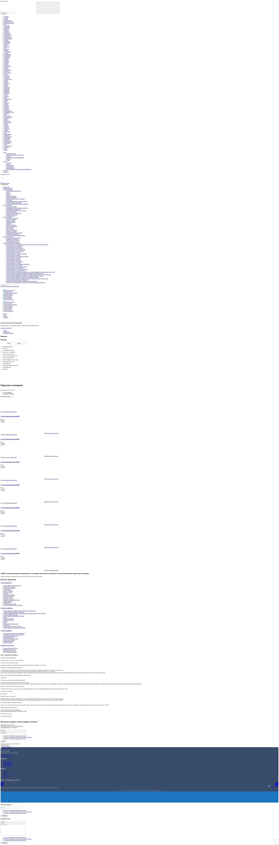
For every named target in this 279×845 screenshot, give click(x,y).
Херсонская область (8, 21)
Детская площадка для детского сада (15, 251)
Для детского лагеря (9, 352)
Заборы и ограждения (11, 226)
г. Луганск (6, 16)
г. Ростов (5, 19)
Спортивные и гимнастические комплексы (17, 208)
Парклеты (8, 223)
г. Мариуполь (6, 33)
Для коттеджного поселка (10, 359)
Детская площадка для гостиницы (14, 248)
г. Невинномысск (7, 142)
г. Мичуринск (6, 131)
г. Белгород (6, 78)
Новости (8, 158)
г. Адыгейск (6, 25)
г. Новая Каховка (7, 38)
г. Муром (5, 85)
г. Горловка (6, 31)
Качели (8, 195)
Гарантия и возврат (11, 153)
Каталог (11, 294)
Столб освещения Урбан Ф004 (10, 485)
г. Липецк (5, 100)
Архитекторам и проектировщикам (15, 157)
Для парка (7, 363)
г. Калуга (5, 95)
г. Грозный (6, 71)
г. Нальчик (6, 29)
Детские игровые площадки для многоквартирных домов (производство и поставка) (24, 613)
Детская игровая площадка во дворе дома (13, 612)
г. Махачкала (6, 27)
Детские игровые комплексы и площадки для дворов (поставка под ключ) (24, 276)
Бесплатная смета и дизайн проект (14, 155)
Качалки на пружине (11, 197)
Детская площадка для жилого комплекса (16, 253)
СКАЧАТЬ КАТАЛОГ (6, 328)
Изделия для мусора (8, 236)
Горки (7, 192)
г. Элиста (5, 67)
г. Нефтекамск (6, 54)
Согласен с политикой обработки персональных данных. (17, 737)
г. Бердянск (6, 44)
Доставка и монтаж (8, 775)
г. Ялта (5, 48)
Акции (10, 291)
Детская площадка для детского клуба (15, 249)
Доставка (8, 162)
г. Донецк (5, 17)
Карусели (8, 193)
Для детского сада (8, 354)
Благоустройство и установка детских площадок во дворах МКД (19, 610)
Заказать (56, 433)
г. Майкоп (5, 50)
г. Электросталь (7, 110)
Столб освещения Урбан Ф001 (10, 416)
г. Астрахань (6, 76)
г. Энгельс (6, 126)
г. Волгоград (6, 87)
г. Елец (5, 101)
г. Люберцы (6, 108)
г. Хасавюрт (6, 58)
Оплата (5, 170)
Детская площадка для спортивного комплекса (18, 264)
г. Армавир (6, 147)
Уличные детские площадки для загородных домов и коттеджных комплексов (25, 282)
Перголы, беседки (10, 221)
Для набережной (8, 361)
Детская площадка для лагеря (13, 257)
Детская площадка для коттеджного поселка (17, 256)
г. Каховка (6, 40)
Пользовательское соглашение (155, 790)
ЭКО (5, 369)
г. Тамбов (5, 130)
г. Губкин (5, 80)
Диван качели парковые (9, 587)
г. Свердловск (6, 36)
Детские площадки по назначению (12, 243)
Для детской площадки (10, 356)
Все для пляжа (10, 229)
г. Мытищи (6, 109)
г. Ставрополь (6, 138)
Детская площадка (8, 189)
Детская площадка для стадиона (14, 265)
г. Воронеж (6, 91)
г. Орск (5, 114)
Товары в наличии (8, 188)
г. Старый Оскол (7, 79)
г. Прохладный (7, 66)
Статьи (8, 160)
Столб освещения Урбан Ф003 (10, 462)
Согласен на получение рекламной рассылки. (14, 738)
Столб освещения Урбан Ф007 (10, 553)
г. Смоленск (6, 129)
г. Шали (5, 74)
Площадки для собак (11, 231)
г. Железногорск (7, 99)
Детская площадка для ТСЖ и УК (14, 268)
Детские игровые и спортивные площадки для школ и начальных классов (24, 273)
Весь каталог (6, 187)
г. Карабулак (6, 28)
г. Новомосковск (7, 134)
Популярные (6, 332)
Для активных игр (8, 350)
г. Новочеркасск (7, 122)
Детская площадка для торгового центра (16, 266)
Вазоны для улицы (11, 225)
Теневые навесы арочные (12, 234)
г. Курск (5, 97)
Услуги (5, 161)
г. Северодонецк (7, 34)
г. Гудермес (6, 75)
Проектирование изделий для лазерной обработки (18, 169)
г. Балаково (6, 127)
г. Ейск (5, 148)
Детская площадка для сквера (13, 263)
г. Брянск (5, 82)
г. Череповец (6, 92)
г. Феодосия (6, 49)
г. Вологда (6, 93)
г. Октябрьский (7, 55)
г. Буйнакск (6, 62)
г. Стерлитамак (7, 51)
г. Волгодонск (6, 121)
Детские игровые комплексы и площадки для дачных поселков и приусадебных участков (28, 274)
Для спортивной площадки (10, 365)
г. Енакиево (6, 32)
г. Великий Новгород (8, 112)
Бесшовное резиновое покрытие (14, 232)
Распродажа (7, 367)
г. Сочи (5, 144)
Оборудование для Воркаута (13, 209)
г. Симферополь (7, 20)
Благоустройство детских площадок (12, 585)
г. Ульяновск (6, 135)
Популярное (14, 293)
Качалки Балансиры (11, 196)
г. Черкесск (6, 68)
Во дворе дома (8, 346)
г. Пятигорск (6, 139)
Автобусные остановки (12, 218)
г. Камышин (6, 89)
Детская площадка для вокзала (14, 247)
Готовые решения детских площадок (15, 198)
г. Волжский (6, 88)
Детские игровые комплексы (13, 191)
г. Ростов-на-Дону (7, 117)
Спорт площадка (7, 205)
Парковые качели (10, 222)
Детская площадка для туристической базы (17, 269)
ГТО (5, 348)
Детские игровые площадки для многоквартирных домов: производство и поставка (27, 278)
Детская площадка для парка (13, 260)
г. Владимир (6, 83)
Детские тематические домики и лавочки (16, 201)
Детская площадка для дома (13, 252)
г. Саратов (6, 125)
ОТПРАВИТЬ (4, 815)
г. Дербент (6, 59)
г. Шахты (5, 119)
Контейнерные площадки (12, 242)
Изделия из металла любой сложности (15, 235)
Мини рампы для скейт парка (13, 213)
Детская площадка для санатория (14, 261)
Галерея (8, 156)
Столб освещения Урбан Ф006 (10, 530)
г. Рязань (5, 123)
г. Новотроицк (7, 116)
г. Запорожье (6, 41)
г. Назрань (6, 63)
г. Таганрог (6, 118)
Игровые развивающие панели (14, 202)
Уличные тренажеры (11, 206)
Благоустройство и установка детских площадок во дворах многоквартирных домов (27, 244)
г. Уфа (4, 24)
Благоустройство (7, 217)
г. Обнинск (6, 96)
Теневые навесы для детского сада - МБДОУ (17, 204)
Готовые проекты (10, 215)
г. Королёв (6, 106)
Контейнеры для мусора (12, 239)
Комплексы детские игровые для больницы (17, 280)
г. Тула (5, 132)
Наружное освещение (11, 230)
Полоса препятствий (11, 212)
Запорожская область (8, 23)
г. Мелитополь (7, 42)
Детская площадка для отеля (13, 259)
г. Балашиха (6, 102)
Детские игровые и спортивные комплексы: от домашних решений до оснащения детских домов (30, 272)
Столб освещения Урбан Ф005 (10, 507)
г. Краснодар (6, 143)
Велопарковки (10, 227)
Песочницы (9, 200)
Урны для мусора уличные (12, 240)
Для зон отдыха (8, 358)
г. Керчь (5, 45)
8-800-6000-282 (15, 286)
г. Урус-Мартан (7, 72)
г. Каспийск (6, 61)
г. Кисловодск (6, 140)
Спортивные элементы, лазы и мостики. (16, 210)
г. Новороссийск (7, 146)
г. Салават (5, 53)
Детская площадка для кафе (13, 255)
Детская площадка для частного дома (15, 270)
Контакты (5, 172)
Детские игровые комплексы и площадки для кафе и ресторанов (22, 277)
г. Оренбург (6, 113)
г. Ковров (5, 84)
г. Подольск (6, 105)
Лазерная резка (10, 165)
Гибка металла (10, 166)
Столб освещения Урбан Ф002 (10, 439)
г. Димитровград (7, 136)
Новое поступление (8, 333)
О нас (4, 152)
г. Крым (5, 149)
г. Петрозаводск (7, 70)
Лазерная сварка (10, 168)
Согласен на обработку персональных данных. (15, 735)
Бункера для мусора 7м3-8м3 (13, 238)
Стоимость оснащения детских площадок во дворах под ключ (21, 281)
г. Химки (5, 104)
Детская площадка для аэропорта (14, 246)
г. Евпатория (6, 46)
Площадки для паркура (12, 214)
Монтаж (8, 164)
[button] (38, 433)
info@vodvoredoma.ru (6, 286)
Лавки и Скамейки (11, 219)
